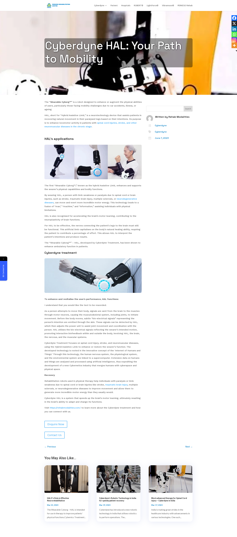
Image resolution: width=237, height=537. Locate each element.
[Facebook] (234, 18)
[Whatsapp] (234, 34)
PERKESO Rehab (185, 6)
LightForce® (152, 6)
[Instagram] (234, 40)
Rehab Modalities (179, 116)
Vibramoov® (168, 6)
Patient (114, 6)
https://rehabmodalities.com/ (65, 407)
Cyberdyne (99, 6)
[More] (234, 45)
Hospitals (125, 6)
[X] (234, 23)
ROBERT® (138, 6)
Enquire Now (55, 424)
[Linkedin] (234, 29)
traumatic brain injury (116, 384)
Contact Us (54, 435)
